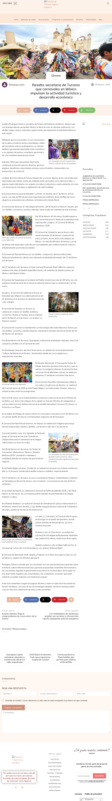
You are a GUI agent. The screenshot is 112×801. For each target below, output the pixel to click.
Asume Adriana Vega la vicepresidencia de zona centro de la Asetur (19, 616)
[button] (107, 3)
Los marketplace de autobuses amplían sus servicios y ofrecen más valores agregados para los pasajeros (60, 616)
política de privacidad (96, 780)
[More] (71, 599)
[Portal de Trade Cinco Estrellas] (19, 762)
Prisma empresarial (91, 200)
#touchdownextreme (92, 184)
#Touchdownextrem (92, 196)
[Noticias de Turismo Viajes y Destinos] (56, 6)
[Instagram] (22, 787)
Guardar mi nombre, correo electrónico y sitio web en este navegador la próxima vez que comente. (46, 700)
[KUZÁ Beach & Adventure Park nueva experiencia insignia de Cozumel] (40, 643)
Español (89, 799)
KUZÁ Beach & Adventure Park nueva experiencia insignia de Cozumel (40, 657)
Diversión (56, 76)
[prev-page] (84, 208)
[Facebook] (15, 787)
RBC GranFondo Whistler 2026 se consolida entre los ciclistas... (96, 190)
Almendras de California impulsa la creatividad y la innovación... (94, 178)
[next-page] (88, 208)
